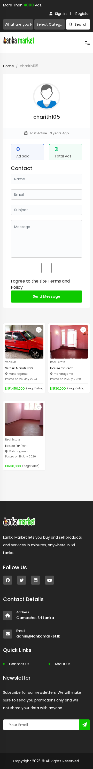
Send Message (46, 296)
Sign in (61, 13)
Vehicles (11, 362)
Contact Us (19, 664)
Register (82, 13)
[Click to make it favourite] (39, 330)
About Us (63, 664)
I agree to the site (40, 284)
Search (81, 24)
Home (8, 66)
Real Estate (57, 362)
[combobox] (49, 24)
